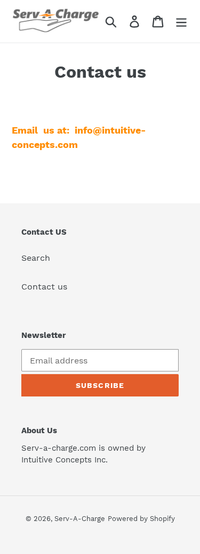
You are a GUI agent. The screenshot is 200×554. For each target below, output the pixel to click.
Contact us (44, 287)
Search (35, 258)
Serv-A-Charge (79, 519)
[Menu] (181, 22)
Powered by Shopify (141, 519)
